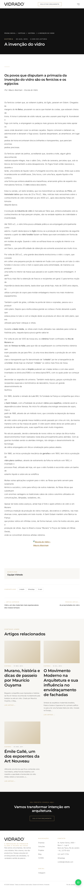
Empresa (41, 843)
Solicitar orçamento (49, 4)
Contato (41, 858)
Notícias (21, 33)
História (31, 33)
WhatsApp (31, 589)
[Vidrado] (14, 4)
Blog (39, 854)
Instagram (41, 873)
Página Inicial (10, 33)
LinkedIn (21, 589)
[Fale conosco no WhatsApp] (78, 882)
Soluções (41, 846)
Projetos (41, 850)
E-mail (40, 589)
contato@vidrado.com (65, 862)
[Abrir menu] (77, 4)
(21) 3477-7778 (63, 854)
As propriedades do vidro (70, 605)
